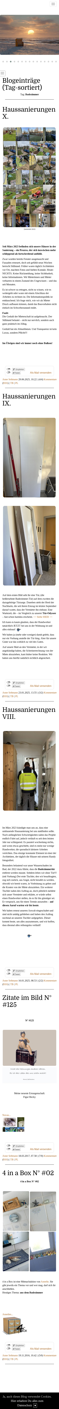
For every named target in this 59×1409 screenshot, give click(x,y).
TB (12, 383)
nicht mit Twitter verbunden (8, 373)
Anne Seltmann (10, 379)
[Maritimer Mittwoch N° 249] (29, 35)
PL (16, 383)
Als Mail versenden (40, 372)
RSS (5, 383)
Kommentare (50, 379)
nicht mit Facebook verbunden (8, 369)
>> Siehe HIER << (42, 617)
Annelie (45, 1281)
